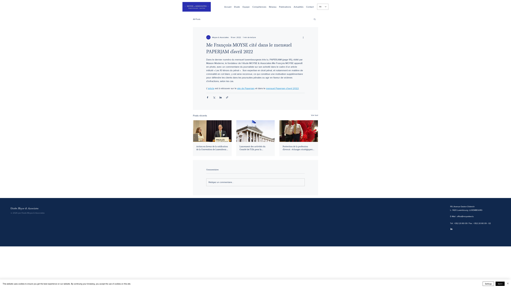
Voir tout (314, 115)
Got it (500, 283)
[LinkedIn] (451, 229)
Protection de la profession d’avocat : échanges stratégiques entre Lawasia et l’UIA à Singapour (298, 148)
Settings (488, 283)
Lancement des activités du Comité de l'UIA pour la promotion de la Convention (253, 148)
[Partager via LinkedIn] (220, 97)
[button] (259, 7)
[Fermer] (507, 284)
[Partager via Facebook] (207, 97)
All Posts (196, 19)
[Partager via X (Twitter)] (214, 97)
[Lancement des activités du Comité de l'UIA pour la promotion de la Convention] (255, 131)
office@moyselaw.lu (465, 216)
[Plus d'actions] (303, 37)
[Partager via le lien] (227, 97)
